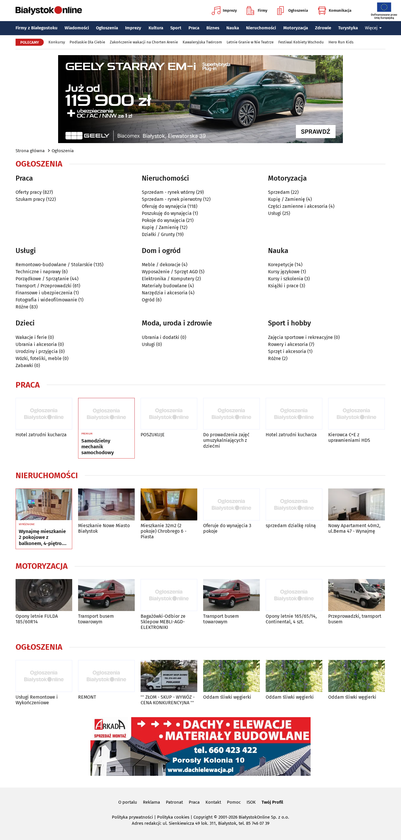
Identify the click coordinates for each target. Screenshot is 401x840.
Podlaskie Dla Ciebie (87, 42)
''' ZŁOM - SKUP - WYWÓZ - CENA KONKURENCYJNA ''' (168, 699)
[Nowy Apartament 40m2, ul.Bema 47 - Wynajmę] (356, 504)
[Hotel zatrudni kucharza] (44, 414)
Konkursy (56, 42)
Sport (175, 27)
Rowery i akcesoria (288, 344)
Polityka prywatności (132, 817)
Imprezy (230, 10)
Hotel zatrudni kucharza (41, 434)
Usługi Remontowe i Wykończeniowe (37, 699)
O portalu (127, 802)
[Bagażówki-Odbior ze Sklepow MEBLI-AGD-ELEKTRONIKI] (169, 595)
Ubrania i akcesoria (36, 344)
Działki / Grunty (158, 234)
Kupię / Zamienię (160, 227)
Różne (22, 307)
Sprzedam (279, 192)
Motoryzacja (295, 27)
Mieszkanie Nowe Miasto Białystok (104, 528)
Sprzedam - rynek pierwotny (172, 199)
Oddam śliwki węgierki (227, 697)
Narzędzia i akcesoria (165, 293)
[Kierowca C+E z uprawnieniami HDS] (356, 414)
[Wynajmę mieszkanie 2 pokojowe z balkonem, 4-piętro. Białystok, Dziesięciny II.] (44, 504)
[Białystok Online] (49, 10)
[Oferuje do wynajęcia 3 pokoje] (231, 504)
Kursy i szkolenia (285, 278)
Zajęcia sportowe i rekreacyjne (300, 337)
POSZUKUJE (153, 434)
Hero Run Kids (340, 42)
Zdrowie (323, 27)
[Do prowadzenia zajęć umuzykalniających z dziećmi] (231, 414)
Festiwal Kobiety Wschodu (301, 42)
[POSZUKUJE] (169, 414)
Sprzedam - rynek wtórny (168, 192)
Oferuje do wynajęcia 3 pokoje (227, 528)
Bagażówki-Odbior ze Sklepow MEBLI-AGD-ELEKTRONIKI (163, 621)
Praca (193, 27)
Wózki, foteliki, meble (39, 358)
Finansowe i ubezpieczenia (44, 293)
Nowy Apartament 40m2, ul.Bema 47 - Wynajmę (354, 528)
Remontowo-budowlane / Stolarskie (54, 264)
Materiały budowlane (164, 286)
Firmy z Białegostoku (37, 27)
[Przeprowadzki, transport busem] (356, 595)
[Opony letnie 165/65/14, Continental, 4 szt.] (294, 595)
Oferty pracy (29, 192)
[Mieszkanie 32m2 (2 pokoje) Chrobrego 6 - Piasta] (169, 504)
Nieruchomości (261, 27)
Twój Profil (272, 802)
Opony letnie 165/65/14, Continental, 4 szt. (291, 619)
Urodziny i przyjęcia (37, 351)
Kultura (156, 27)
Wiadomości (77, 27)
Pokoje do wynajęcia (163, 220)
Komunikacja (340, 10)
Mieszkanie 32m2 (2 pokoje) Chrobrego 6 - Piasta (163, 531)
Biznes (212, 27)
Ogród (148, 300)
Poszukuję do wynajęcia (167, 213)
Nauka (232, 27)
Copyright (203, 817)
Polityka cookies (173, 817)
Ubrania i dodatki (160, 337)
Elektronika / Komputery (168, 278)
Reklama (151, 802)
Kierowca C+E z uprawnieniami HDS (349, 437)
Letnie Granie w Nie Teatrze (250, 42)
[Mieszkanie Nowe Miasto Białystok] (106, 504)
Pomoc (234, 802)
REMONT (87, 697)
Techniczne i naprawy (38, 271)
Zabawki (24, 365)
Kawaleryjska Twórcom (202, 42)
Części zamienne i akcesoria (298, 206)
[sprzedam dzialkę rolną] (294, 504)
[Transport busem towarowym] (106, 595)
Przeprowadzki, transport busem (354, 619)
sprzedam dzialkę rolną (291, 525)
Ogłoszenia (298, 10)
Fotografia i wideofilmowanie (46, 300)
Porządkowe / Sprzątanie (42, 278)
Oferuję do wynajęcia (164, 206)
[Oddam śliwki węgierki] (231, 676)
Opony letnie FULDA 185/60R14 (37, 619)
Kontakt (213, 802)
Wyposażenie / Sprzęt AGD (170, 271)
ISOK (251, 802)
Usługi (274, 213)
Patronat (174, 802)
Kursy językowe (284, 271)
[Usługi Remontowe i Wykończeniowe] (44, 676)
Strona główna (30, 150)
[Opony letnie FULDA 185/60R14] (44, 595)
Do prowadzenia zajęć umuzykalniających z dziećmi (226, 440)
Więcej (371, 27)
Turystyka (348, 27)
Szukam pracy (30, 199)
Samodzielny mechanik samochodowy (97, 447)
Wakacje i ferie (31, 337)
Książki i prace (283, 286)
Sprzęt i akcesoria (287, 351)
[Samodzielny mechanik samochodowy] (106, 414)
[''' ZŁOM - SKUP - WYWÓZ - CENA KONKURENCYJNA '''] (169, 676)
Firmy (262, 10)
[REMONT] (106, 676)
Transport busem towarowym (96, 619)
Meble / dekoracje (161, 264)
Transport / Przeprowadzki (44, 286)
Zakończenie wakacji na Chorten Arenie (144, 42)
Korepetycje (281, 264)
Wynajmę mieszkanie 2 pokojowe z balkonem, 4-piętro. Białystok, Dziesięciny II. (43, 538)
